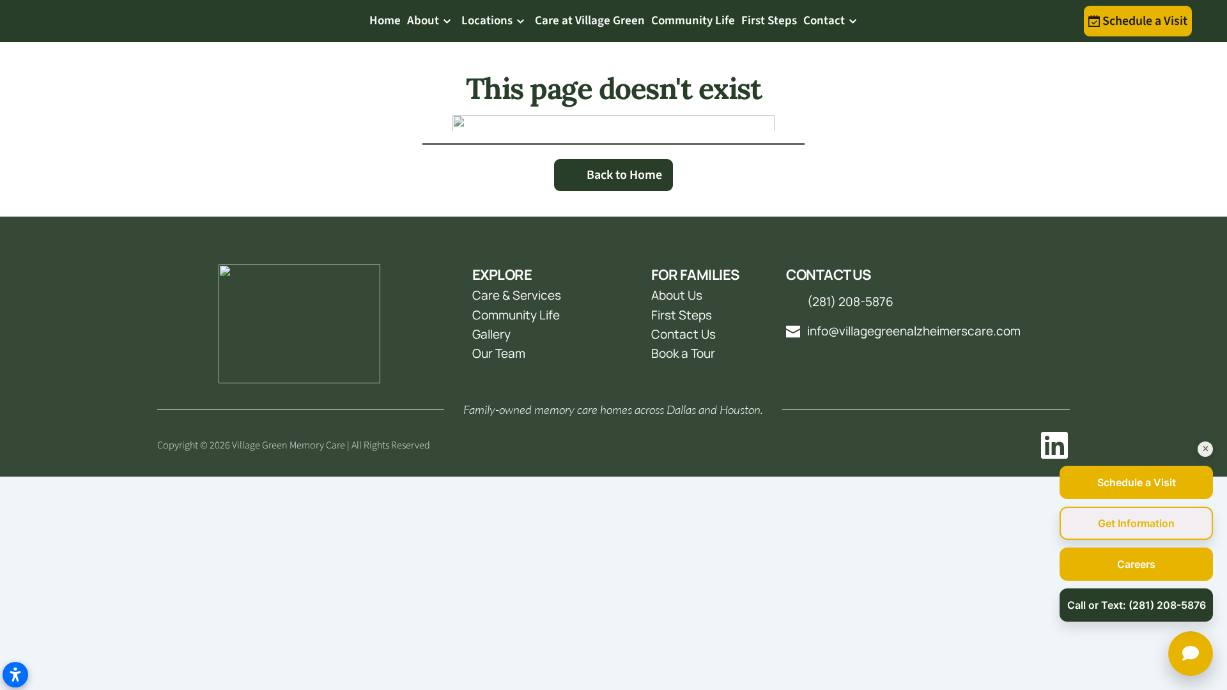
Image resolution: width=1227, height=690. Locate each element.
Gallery (491, 334)
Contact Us (683, 334)
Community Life (516, 315)
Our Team (500, 353)
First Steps (681, 315)
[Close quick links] (1205, 449)
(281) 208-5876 (850, 301)
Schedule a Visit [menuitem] (1136, 482)
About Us (676, 295)
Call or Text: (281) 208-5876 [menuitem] (1136, 605)
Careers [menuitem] (1136, 564)
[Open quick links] (1190, 653)
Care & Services (516, 295)
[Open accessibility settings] (15, 674)
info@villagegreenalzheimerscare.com (914, 331)
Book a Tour (683, 353)
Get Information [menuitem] (1136, 523)
